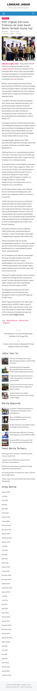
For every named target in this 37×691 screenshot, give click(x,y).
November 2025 (6, 529)
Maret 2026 (5, 513)
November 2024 (6, 579)
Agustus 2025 (6, 542)
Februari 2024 (6, 617)
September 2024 (7, 588)
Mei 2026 (4, 504)
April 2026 (5, 509)
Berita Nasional (12, 320)
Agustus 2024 (6, 592)
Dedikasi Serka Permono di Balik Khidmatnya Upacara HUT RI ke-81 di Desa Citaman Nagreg (22, 395)
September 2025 (7, 538)
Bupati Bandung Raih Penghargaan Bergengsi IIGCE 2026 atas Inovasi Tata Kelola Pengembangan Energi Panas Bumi (22, 370)
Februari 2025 (6, 567)
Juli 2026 (4, 496)
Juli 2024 (4, 596)
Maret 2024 (5, 613)
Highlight (7, 323)
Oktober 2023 (6, 633)
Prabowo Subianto (8, 69)
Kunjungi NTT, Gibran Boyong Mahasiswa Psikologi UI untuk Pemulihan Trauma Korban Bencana (21, 411)
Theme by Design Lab (26, 687)
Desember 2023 (6, 625)
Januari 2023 (6, 671)
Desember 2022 (6, 675)
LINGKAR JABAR (18, 4)
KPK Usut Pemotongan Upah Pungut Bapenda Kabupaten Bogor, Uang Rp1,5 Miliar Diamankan (22, 361)
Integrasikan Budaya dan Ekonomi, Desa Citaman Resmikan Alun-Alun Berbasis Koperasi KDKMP (21, 378)
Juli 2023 (4, 646)
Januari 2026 (6, 521)
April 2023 (5, 658)
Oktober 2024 (6, 583)
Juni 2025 (5, 550)
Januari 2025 (6, 571)
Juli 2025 (4, 546)
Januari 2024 (6, 621)
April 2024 (5, 608)
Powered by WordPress (12, 687)
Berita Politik (24, 320)
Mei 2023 (4, 654)
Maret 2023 (5, 663)
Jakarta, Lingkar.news (10, 64)
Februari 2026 (6, 517)
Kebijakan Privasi (26, 685)
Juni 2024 (5, 600)
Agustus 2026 (6, 492)
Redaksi (6, 31)
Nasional (5, 18)
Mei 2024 (4, 604)
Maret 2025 (5, 563)
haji (15, 79)
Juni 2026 (5, 500)
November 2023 (6, 629)
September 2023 (7, 638)
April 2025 (5, 559)
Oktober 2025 (6, 534)
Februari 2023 (6, 667)
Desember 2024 (6, 575)
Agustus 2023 (6, 642)
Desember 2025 (6, 525)
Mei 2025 (4, 554)
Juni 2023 (5, 650)
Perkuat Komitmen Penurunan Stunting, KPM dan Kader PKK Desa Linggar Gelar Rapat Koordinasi (21, 387)
